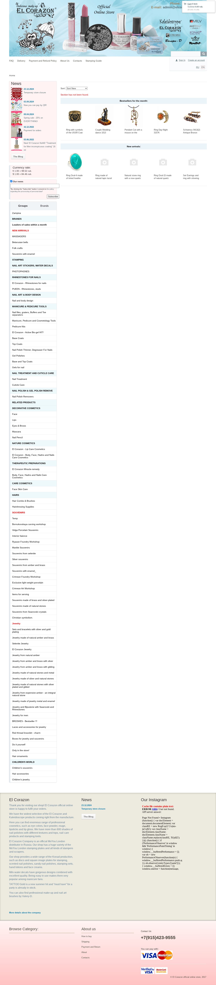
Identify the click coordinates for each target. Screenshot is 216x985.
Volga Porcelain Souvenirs (25, 530)
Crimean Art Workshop (23, 588)
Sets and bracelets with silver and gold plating (31, 630)
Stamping (18, 259)
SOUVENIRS (18, 512)
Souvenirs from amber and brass (28, 565)
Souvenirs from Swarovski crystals (29, 612)
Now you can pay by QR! (35, 105)
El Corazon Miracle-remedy (26, 469)
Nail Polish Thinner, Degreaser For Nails (32, 350)
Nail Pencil (17, 437)
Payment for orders (32, 130)
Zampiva (16, 213)
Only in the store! (20, 750)
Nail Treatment (19, 379)
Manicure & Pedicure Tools (29, 306)
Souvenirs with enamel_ (24, 571)
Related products (23, 402)
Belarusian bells (20, 242)
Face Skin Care (20, 489)
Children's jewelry (21, 779)
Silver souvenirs (20, 559)
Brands (17, 219)
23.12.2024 (29, 89)
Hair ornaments (20, 756)
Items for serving (20, 594)
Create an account (196, 60)
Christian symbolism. (22, 617)
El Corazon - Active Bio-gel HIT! (28, 332)
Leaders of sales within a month (29, 224)
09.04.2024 (29, 114)
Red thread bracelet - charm (26, 733)
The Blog (18, 156)
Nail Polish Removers (23, 396)
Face (14, 414)
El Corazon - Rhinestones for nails (29, 283)
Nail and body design (22, 300)
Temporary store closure (35, 92)
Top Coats (17, 344)
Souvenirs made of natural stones (29, 606)
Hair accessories (20, 773)
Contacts (77, 60)
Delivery (21, 60)
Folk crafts (17, 248)
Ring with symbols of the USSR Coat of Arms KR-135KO (75, 133)
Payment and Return (90, 947)
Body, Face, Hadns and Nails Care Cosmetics (29, 476)
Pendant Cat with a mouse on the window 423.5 (133, 133)
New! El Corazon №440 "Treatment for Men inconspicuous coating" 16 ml (40, 146)
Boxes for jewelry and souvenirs (28, 738)
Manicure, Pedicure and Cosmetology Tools (34, 320)
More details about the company (25, 912)
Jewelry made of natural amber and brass (33, 637)
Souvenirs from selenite (24, 553)
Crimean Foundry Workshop (26, 577)
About (84, 952)
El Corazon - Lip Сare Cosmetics (28, 449)
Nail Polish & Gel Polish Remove (32, 390)
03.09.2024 (29, 102)
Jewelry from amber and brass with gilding (33, 667)
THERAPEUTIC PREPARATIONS (29, 463)
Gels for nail (18, 367)
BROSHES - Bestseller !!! (24, 721)
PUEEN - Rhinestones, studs (26, 289)
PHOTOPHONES (20, 271)
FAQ (11, 60)
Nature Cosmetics (23, 443)
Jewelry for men (20, 715)
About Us (64, 60)
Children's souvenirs (22, 768)
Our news (17, 181)
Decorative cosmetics (26, 408)
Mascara (16, 431)
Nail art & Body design (26, 295)
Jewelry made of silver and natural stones (33, 678)
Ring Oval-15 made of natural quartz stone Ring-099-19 (162, 178)
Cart (189, 4)
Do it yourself (18, 744)
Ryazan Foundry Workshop (26, 541)
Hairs (15, 495)
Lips (14, 420)
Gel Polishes (18, 355)
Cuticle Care (18, 385)
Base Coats (18, 338)
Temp (15, 518)
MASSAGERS (19, 236)
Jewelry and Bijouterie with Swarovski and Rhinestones (33, 708)
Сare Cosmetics (22, 483)
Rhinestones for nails (26, 277)
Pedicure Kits (18, 326)
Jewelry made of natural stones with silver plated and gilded (33, 685)
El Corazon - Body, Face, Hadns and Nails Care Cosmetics (33, 456)
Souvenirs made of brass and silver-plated (33, 600)
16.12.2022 (29, 127)
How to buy (86, 936)
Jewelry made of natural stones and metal (33, 672)
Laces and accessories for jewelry (29, 727)
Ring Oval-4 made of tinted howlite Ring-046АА (74, 178)
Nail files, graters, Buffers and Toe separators (29, 313)
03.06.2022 (29, 139)
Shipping (85, 941)
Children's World (23, 762)
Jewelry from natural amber (26, 655)
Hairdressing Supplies (23, 506)
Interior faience (19, 536)
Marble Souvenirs (21, 547)
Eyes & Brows (19, 425)
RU (197, 67)
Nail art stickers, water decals (32, 265)
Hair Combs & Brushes (23, 501)
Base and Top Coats (22, 361)
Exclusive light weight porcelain (27, 582)
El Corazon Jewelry (21, 649)
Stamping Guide (94, 60)
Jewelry (16, 623)
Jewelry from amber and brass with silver (32, 661)
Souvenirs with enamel (23, 254)
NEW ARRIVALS (20, 230)
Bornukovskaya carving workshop (29, 524)
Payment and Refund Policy (43, 60)
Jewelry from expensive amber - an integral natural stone (34, 694)
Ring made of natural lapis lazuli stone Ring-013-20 (103, 178)
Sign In (182, 60)
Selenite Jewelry (20, 643)
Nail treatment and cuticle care (33, 373)
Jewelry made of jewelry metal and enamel (33, 701)
